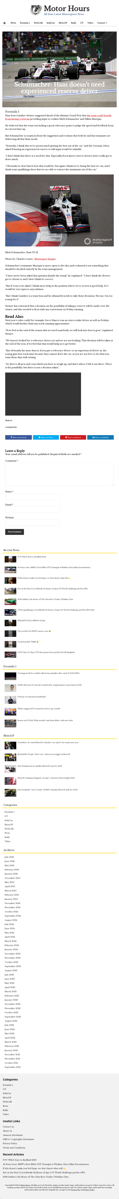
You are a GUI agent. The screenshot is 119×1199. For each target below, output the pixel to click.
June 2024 (10, 928)
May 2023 (9, 983)
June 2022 (10, 1029)
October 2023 (11, 962)
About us (7, 1131)
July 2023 (9, 975)
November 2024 (12, 907)
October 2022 (11, 1012)
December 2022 (12, 1004)
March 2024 (10, 941)
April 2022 (10, 1038)
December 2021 (12, 1054)
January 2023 (11, 1000)
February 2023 (12, 996)
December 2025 (12, 878)
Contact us (8, 1127)
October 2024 (11, 912)
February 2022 (12, 1046)
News (13, 23)
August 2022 (11, 1021)
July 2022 (9, 1025)
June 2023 (10, 979)
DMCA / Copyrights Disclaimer (18, 1139)
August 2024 (11, 920)
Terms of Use (76, 1190)
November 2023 (12, 958)
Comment (11, 461)
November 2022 (12, 1008)
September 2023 (13, 966)
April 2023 (10, 987)
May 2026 (9, 865)
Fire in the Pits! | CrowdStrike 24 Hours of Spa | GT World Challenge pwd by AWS (44, 1172)
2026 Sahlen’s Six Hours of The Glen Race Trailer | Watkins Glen (36, 1177)
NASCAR (38, 23)
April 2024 (10, 937)
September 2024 (13, 916)
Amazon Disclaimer (13, 1135)
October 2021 (11, 1063)
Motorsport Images (45, 259)
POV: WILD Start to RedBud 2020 (19, 1160)
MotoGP (63, 23)
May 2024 (9, 933)
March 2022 (11, 1042)
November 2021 (12, 1059)
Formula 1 (25, 23)
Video (90, 23)
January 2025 (11, 899)
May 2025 (9, 882)
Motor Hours (67, 8)
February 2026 (12, 870)
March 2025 (11, 891)
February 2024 (12, 945)
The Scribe (28, 96)
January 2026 (11, 874)
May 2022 (9, 1033)
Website (9, 517)
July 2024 (9, 924)
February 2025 (12, 895)
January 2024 (11, 949)
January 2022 (11, 1050)
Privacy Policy (10, 1143)
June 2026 (10, 861)
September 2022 (13, 1017)
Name (9, 491)
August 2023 (11, 970)
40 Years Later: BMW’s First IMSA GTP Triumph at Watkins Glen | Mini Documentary (46, 1164)
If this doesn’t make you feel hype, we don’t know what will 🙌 (34, 1168)
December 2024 (12, 903)
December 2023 (12, 954)
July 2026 (9, 857)
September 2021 (13, 1067)
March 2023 (11, 991)
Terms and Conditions (14, 1148)
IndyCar (51, 23)
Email (9, 504)
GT (81, 23)
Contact (101, 23)
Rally (73, 23)
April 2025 (10, 886)
